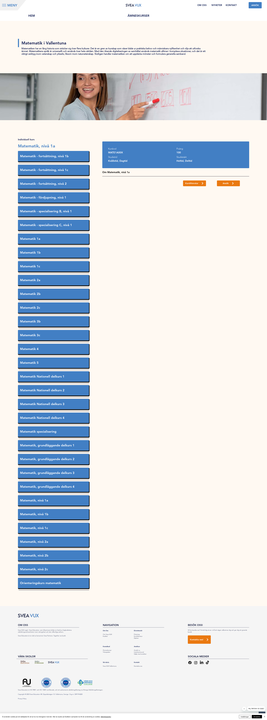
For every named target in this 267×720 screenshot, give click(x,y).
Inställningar (245, 717)
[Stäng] (264, 716)
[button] (4, 5)
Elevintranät (138, 631)
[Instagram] (196, 663)
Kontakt (136, 662)
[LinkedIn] (202, 663)
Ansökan (137, 646)
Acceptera (257, 717)
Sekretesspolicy (106, 717)
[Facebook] (190, 663)
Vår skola (106, 662)
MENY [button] (12, 5)
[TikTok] (207, 663)
